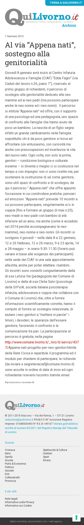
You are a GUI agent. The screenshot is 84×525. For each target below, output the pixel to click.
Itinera (47, 460)
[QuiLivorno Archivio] (42, 17)
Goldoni (47, 453)
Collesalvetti (12, 477)
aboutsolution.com (37, 521)
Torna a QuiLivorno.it (65, 2)
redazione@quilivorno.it (19, 419)
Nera (8, 453)
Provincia (10, 480)
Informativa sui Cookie (18, 505)
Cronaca (10, 450)
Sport (46, 456)
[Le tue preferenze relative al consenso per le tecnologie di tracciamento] (76, 517)
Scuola (9, 460)
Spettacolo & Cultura (55, 450)
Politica (9, 467)
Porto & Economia (15, 463)
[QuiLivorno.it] (42, 407)
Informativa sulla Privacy (19, 502)
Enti (7, 474)
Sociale (9, 470)
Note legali (11, 498)
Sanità (8, 456)
